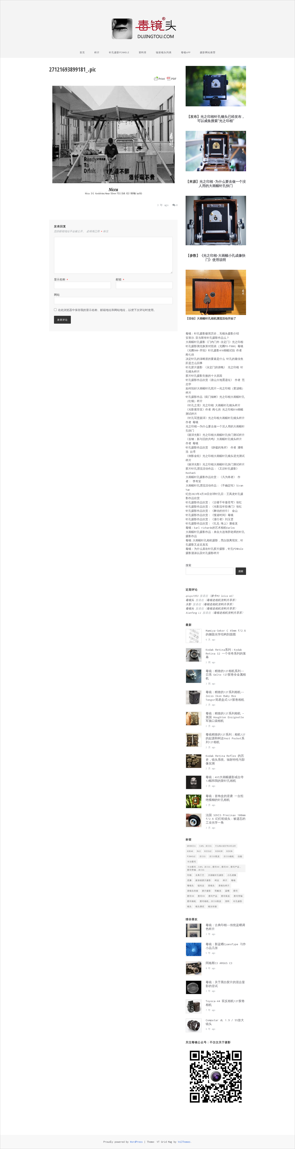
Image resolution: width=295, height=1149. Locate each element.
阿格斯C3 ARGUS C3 (219, 963)
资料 (227, 901)
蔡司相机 (191, 901)
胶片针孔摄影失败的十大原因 (204, 375)
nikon (230, 851)
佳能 (240, 856)
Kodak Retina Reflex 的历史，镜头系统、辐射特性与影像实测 (225, 759)
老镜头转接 (192, 891)
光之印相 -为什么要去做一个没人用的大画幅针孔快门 (222, 183)
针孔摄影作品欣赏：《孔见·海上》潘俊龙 (212, 523)
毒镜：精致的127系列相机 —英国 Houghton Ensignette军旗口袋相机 (225, 717)
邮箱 (120, 279)
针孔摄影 (237, 901)
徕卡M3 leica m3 (221, 595)
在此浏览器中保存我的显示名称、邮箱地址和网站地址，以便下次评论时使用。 (107, 310)
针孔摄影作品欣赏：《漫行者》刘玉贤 (209, 519)
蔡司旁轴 (238, 896)
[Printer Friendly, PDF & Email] (165, 79)
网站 (57, 294)
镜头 (189, 906)
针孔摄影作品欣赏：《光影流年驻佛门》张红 (214, 506)
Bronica (191, 846)
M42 (199, 851)
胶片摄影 (206, 891)
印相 (189, 875)
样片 (97, 52)
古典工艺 (199, 875)
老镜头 (211, 885)
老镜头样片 (224, 885)
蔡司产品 (213, 896)
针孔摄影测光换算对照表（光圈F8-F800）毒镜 (214, 346)
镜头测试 (199, 906)
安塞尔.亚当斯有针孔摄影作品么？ (207, 337)
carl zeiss (205, 846)
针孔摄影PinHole (119, 52)
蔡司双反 (225, 896)
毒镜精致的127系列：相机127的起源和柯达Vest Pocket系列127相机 (225, 738)
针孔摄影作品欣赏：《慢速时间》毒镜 (209, 515)
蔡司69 (201, 896)
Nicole (208, 851)
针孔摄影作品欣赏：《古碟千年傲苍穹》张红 (214, 502)
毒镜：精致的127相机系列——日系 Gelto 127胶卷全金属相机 (226, 674)
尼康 (189, 880)
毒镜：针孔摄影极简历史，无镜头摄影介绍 (212, 333)
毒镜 (233, 880)
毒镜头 (190, 885)
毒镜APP (185, 52)
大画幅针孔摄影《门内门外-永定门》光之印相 (214, 342)
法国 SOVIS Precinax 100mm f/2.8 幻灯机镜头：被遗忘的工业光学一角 (225, 819)
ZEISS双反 (214, 856)
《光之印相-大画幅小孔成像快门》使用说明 (222, 257)
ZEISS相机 (229, 856)
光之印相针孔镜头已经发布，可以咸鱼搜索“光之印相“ (221, 118)
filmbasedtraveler (225, 846)
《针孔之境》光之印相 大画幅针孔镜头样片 (213, 405)
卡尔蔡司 (191, 862)
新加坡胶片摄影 (203, 880)
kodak (190, 851)
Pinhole (191, 856)
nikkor (219, 851)
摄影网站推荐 (208, 52)
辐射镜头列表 (164, 52)
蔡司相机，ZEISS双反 (210, 901)
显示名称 (61, 279)
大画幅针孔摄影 (216, 875)
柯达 (217, 880)
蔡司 (235, 891)
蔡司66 (190, 896)
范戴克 (218, 891)
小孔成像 (231, 875)
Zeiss (202, 856)
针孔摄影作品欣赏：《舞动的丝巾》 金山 (212, 510)
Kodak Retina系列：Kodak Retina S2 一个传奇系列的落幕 (226, 653)
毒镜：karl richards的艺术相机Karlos (210, 527)
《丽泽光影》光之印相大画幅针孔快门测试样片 (215, 434)
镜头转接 (212, 906)
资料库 (142, 52)
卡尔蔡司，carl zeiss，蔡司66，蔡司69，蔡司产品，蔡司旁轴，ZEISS (214, 868)
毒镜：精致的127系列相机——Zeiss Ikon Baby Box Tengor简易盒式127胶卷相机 (225, 695)
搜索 (188, 565)
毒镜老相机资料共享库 (221, 600)
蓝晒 (227, 891)
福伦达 (201, 885)
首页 (82, 52)
